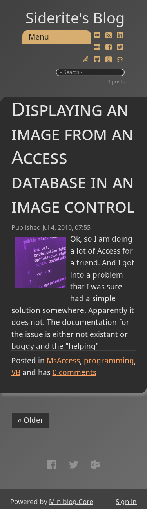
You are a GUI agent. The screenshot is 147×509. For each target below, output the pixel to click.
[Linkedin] (120, 35)
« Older (31, 420)
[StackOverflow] (86, 59)
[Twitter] (120, 47)
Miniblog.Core (71, 501)
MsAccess (63, 361)
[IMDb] (97, 47)
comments (74, 372)
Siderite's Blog (75, 17)
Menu (39, 37)
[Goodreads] (108, 59)
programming (109, 361)
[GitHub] (97, 59)
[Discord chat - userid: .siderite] (97, 35)
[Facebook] (108, 47)
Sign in (126, 501)
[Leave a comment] (120, 59)
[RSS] (108, 35)
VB (15, 372)
